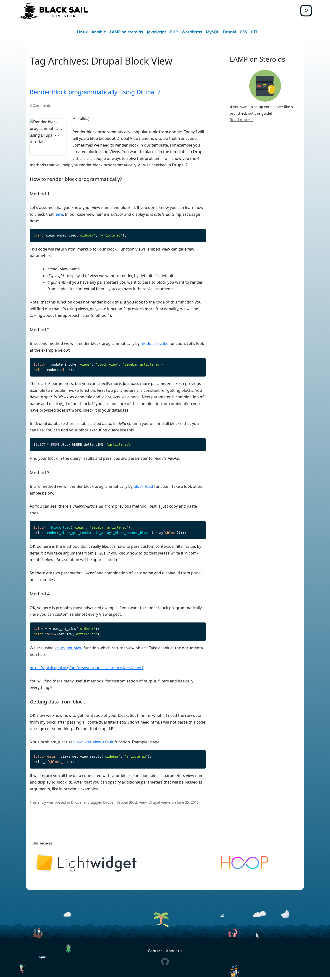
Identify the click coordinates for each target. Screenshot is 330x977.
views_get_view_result (93, 742)
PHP (174, 32)
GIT (254, 32)
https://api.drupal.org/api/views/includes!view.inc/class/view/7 (86, 667)
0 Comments (40, 105)
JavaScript (156, 32)
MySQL (212, 32)
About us (174, 951)
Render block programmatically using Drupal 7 (95, 92)
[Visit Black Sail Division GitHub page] (165, 961)
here (59, 214)
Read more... (241, 119)
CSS (243, 32)
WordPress (192, 32)
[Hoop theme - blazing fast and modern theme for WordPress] (245, 863)
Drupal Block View (131, 802)
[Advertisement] (265, 208)
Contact (155, 951)
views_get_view (68, 648)
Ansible (99, 32)
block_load (143, 486)
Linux (82, 32)
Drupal (229, 32)
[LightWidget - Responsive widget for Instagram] (85, 863)
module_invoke (154, 343)
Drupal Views (160, 802)
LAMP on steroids (126, 32)
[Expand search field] (306, 10)
